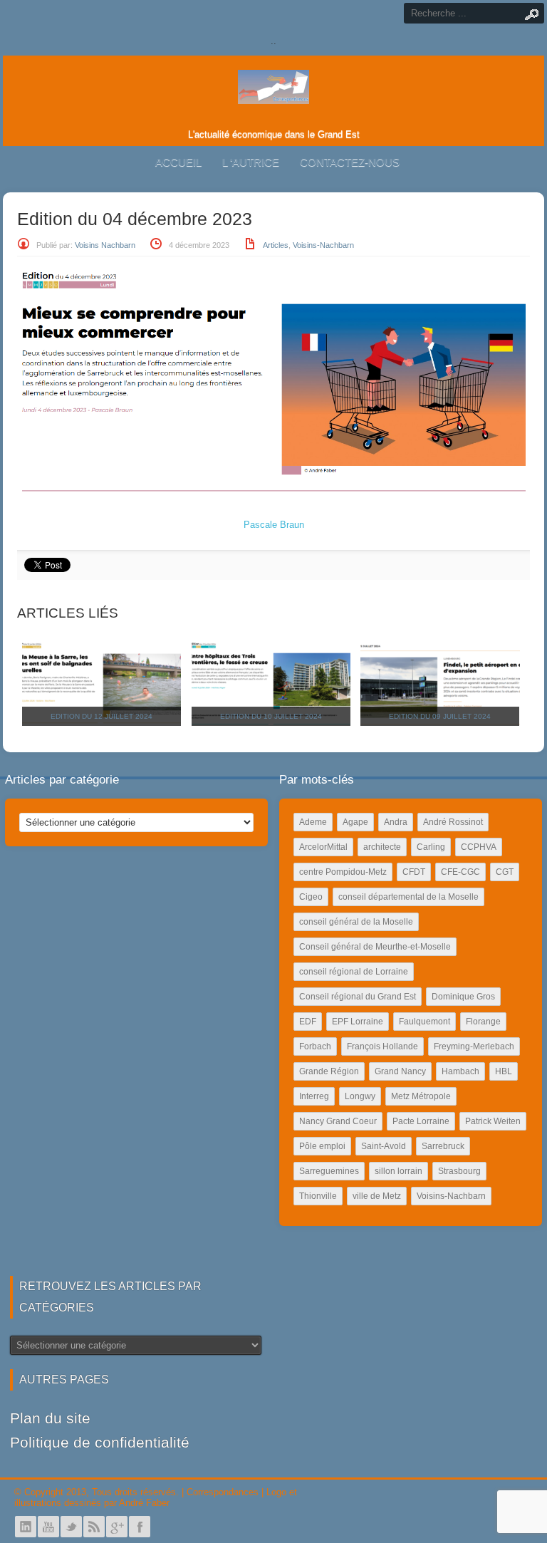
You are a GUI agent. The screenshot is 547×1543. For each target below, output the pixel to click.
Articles (275, 245)
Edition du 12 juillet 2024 (101, 716)
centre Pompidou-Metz (343, 872)
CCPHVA (478, 847)
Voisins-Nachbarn (323, 245)
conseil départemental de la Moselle (408, 897)
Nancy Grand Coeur (338, 1121)
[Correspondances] (273, 92)
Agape (355, 822)
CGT (505, 872)
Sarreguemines (329, 1171)
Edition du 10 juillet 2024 (271, 716)
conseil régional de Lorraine (353, 972)
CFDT (413, 872)
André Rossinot (453, 822)
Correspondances (223, 1492)
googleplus (116, 1526)
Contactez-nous (350, 162)
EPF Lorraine (357, 1022)
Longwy (360, 1096)
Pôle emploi (322, 1146)
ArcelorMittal (323, 847)
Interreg (314, 1096)
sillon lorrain (398, 1171)
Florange (483, 1022)
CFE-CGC (460, 872)
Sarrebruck (443, 1146)
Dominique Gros (463, 997)
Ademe (313, 822)
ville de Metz (377, 1196)
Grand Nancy (400, 1071)
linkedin (25, 1526)
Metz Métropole (421, 1096)
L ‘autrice (250, 162)
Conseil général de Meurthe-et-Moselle (375, 947)
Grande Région (329, 1071)
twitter (71, 1526)
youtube (48, 1526)
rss (94, 1526)
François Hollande (382, 1046)
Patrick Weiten (493, 1121)
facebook (139, 1526)
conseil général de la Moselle (356, 922)
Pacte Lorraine (420, 1121)
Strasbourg (459, 1171)
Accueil (178, 162)
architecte (382, 847)
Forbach (315, 1046)
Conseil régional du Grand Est (357, 997)
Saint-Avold (383, 1146)
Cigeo (311, 897)
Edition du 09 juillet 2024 (440, 716)
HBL (503, 1071)
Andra (395, 822)
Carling (431, 847)
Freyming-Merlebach (474, 1046)
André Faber (144, 1502)
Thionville (318, 1196)
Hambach (460, 1071)
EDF (307, 1022)
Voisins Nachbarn (105, 245)
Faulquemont (424, 1022)
